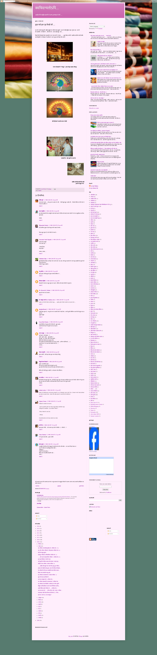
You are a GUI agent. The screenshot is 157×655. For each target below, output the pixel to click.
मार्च (39, 613)
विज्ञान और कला (94, 342)
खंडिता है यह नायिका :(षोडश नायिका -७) (46, 563)
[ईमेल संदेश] (54, 189)
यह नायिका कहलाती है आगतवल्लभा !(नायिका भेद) (48, 581)
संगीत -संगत (93, 369)
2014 (38, 530)
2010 (38, 539)
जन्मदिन (92, 243)
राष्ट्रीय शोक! (93, 176)
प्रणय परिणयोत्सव (94, 284)
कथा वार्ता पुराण (94, 212)
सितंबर (39, 600)
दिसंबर (39, 544)
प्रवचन (92, 286)
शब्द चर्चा (92, 358)
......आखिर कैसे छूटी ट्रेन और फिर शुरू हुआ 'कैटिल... (49, 566)
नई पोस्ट (37, 486)
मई (39, 608)
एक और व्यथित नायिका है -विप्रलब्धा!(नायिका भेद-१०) (49, 550)
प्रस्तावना (93, 288)
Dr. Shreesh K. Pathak (44, 290)
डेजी (91, 251)
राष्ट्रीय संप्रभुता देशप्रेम (96, 325)
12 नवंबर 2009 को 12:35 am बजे (54, 401)
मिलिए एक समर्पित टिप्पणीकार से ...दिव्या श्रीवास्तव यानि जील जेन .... (105, 148)
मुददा (92, 311)
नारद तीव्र (39, 503)
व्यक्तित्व (92, 356)
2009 (38, 542)
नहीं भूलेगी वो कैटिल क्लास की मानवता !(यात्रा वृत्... (48, 561)
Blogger (81, 636)
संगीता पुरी (41, 200)
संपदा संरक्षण (93, 371)
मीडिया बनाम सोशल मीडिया (96, 309)
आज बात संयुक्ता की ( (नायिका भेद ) (45, 579)
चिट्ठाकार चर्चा (94, 237)
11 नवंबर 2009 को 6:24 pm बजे (52, 281)
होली (91, 400)
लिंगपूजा (92, 332)
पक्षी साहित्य (93, 270)
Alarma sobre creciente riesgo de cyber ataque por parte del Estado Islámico (53, 496)
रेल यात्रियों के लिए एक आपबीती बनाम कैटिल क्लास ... (49, 570)
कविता (92, 220)
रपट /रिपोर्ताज (93, 321)
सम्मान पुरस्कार (94, 377)
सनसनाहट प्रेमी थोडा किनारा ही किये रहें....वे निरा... (48, 592)
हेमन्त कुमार (41, 444)
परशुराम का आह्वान (101, 41)
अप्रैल (39, 611)
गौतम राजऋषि (42, 352)
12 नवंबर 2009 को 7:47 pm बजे (53, 434)
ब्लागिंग (92, 299)
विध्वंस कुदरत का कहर (95, 344)
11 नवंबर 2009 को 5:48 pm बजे (54, 258)
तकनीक (92, 253)
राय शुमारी (93, 323)
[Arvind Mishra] (94, 449)
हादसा (92, 396)
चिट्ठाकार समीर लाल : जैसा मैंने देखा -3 (99, 92)
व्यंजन (92, 354)
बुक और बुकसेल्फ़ (94, 297)
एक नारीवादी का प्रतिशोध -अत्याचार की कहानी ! (100, 130)
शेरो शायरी (93, 363)
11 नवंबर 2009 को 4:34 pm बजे (52, 211)
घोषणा (92, 233)
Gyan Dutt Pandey (43, 322)
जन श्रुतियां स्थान (94, 241)
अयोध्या (92, 196)
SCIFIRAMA (40, 495)
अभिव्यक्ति (93, 194)
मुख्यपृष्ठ (59, 486)
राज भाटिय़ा (41, 377)
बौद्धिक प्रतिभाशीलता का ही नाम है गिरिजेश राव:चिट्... (49, 586)
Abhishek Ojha (43, 259)
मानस (92, 303)
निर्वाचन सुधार (93, 266)
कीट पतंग (92, 226)
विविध (92, 348)
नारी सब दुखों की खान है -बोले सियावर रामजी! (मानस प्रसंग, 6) (103, 64)
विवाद (92, 346)
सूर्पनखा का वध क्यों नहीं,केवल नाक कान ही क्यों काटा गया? (109, 78)
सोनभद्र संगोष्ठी (94, 387)
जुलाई (39, 604)
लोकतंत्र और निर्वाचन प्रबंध (96, 336)
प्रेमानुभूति (93, 290)
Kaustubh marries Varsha (96, 404)
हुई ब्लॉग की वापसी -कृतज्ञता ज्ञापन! (98, 154)
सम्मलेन (92, 375)
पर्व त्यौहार (93, 272)
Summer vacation (95, 416)
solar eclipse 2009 (95, 414)
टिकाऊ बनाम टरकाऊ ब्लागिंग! (97, 115)
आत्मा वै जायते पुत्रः (95, 206)
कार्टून (92, 224)
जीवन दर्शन (93, 245)
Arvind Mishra (94, 186)
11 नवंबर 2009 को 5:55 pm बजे (51, 271)
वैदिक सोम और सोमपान (95, 350)
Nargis (92, 410)
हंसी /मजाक (93, 393)
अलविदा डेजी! (93, 198)
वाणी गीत (41, 425)
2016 (38, 526)
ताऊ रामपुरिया (42, 211)
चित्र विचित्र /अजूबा (95, 239)
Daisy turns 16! (94, 402)
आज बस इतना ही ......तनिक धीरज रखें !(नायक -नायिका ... (50, 590)
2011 (38, 537)
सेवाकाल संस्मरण (94, 383)
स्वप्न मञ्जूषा (41, 333)
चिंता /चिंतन (93, 235)
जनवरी (39, 617)
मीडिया (92, 307)
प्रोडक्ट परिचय (94, 292)
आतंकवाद (92, 202)
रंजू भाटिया (41, 271)
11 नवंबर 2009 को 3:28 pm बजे (51, 200)
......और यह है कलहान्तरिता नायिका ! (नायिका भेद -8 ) (49, 557)
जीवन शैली (93, 247)
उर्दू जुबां (92, 210)
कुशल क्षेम (93, 228)
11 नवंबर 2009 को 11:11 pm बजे (51, 377)
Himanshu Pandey (43, 225)
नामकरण (92, 260)
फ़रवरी (39, 615)
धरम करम (93, 257)
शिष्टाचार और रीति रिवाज (96, 361)
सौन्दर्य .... (93, 389)
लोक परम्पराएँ (93, 334)
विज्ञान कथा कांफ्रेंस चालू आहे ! (44, 572)
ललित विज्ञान (93, 328)
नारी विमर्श (93, 262)
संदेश (38, 516)
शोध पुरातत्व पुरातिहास (95, 367)
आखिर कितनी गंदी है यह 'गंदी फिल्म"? (104, 55)
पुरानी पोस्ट (81, 486)
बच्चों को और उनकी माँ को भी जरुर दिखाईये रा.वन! (107, 70)
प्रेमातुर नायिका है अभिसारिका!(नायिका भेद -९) (47, 554)
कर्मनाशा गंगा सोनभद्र (95, 214)
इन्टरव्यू (92, 208)
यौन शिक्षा (92, 317)
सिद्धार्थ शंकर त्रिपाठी (43, 361)
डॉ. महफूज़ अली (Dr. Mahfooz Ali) (47, 300)
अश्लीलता (93, 200)
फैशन (92, 295)
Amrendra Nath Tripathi (45, 239)
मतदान (92, 301)
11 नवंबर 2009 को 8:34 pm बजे (56, 322)
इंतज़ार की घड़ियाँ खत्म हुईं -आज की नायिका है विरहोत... (49, 568)
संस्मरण (39, 190)
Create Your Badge (93, 451)
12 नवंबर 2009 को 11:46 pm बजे (51, 444)
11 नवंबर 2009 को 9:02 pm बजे (55, 361)
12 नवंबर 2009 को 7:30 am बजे (50, 425)
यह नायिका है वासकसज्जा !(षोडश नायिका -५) (47, 574)
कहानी (92, 222)
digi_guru (70, 636)
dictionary (111, 474)
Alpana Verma (42, 401)
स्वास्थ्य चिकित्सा (94, 391)
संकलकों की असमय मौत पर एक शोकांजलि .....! (100, 170)
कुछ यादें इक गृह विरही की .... (44, 577)
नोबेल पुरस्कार (93, 268)
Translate (100, 28)
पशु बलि (92, 274)
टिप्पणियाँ (39, 519)
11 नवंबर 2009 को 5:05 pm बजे (55, 225)
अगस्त (39, 602)
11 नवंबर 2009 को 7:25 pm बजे (62, 300)
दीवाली (92, 255)
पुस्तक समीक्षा (93, 282)
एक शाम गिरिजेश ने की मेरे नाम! (44, 559)
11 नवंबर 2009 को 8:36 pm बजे (52, 333)
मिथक (92, 305)
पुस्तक (92, 278)
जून (39, 606)
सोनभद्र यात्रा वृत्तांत (95, 385)
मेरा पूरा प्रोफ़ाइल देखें (93, 188)
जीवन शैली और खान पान (96, 249)
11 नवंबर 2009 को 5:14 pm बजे (59, 239)
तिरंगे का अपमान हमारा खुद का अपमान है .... (106, 122)
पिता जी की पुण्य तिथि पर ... (96, 49)
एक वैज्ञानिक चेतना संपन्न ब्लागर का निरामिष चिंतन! (101, 136)
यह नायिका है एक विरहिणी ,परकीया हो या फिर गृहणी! (48, 583)
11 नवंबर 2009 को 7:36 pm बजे (54, 309)
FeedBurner (108, 492)
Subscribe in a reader (94, 108)
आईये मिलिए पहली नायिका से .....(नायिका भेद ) (47, 588)
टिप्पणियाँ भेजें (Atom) (44, 488)
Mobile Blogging (94, 406)
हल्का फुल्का (93, 394)
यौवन (92, 319)
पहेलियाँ (92, 276)
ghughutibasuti (43, 309)
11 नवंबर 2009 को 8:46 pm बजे (52, 352)
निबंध (92, 264)
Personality (93, 412)
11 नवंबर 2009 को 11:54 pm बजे (53, 390)
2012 (38, 535)
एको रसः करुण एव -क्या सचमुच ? (45, 595)
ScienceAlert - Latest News (43, 507)
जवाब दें (40, 206)
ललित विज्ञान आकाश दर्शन (96, 330)
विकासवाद (93, 340)
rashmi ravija (42, 390)
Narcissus (93, 408)
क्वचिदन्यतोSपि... (47, 7)
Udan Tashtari (42, 434)
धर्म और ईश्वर (93, 259)
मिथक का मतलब (100, 162)
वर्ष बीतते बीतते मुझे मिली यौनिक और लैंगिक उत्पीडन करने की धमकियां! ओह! (106, 142)
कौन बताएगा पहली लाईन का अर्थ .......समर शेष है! (101, 35)
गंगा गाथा (92, 231)
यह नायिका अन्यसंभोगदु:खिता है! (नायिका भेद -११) (48, 548)
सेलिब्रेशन (93, 381)
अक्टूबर (40, 597)
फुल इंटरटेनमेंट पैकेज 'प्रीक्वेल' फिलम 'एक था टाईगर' (102, 86)
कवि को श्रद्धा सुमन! (42, 552)
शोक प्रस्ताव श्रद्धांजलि (95, 365)
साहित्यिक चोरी (94, 379)
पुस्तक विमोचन (94, 280)
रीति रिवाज (93, 327)
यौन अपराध (93, 315)
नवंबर (39, 546)
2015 (38, 528)
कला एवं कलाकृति (94, 216)
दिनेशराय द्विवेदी (42, 281)
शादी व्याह (93, 359)
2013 (38, 533)
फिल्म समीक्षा (93, 294)
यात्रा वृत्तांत (93, 313)
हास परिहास (93, 398)
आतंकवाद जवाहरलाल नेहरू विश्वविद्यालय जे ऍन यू (101, 204)
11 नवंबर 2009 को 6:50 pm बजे (57, 290)
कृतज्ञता (92, 229)
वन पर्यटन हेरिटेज (94, 338)
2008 (38, 620)
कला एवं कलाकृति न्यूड (95, 218)
